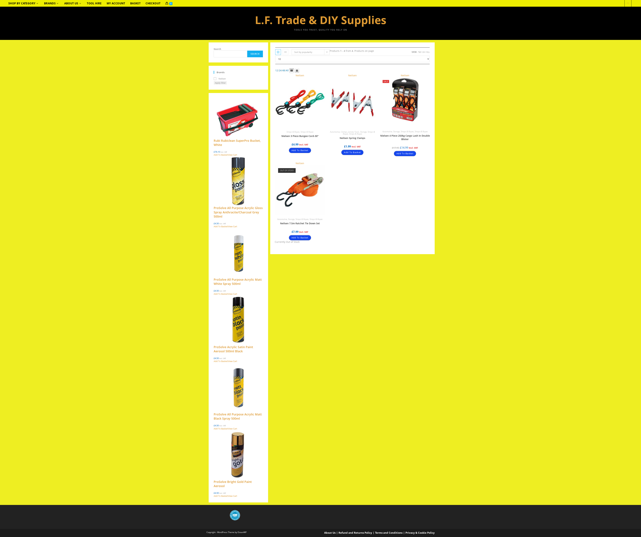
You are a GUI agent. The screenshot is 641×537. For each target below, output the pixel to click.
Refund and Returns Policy (355, 532)
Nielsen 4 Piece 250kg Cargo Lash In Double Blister (405, 137)
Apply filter (220, 82)
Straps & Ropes (292, 131)
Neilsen (300, 75)
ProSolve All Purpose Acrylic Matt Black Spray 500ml (238, 416)
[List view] (285, 52)
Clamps (344, 131)
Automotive (335, 131)
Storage (363, 131)
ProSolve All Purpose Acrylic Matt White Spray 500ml (238, 282)
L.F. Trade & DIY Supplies (320, 20)
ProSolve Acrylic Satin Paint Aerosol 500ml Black (233, 349)
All (428, 52)
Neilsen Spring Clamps (352, 138)
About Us (330, 532)
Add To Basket (299, 150)
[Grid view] (278, 52)
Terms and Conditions (388, 532)
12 (419, 52)
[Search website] (628, 3)
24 (423, 52)
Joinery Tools (353, 131)
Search (217, 48)
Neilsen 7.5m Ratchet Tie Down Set (300, 223)
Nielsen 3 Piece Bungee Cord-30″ (299, 136)
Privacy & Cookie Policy (420, 532)
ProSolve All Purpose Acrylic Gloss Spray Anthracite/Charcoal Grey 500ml (238, 212)
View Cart (232, 154)
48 (283, 70)
